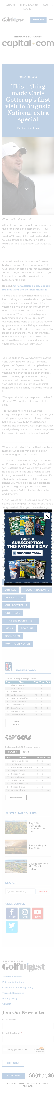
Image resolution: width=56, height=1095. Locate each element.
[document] (28, 547)
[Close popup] (47, 516)
